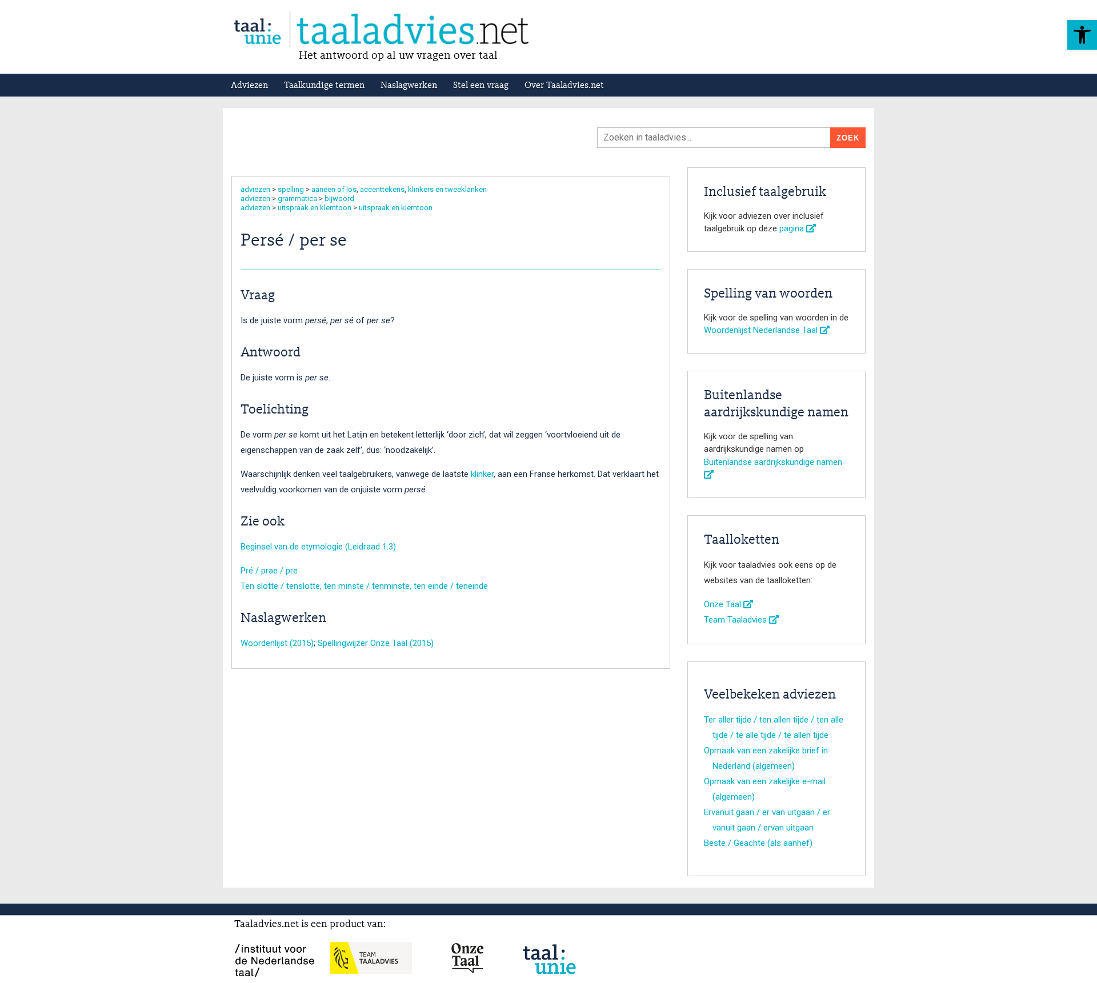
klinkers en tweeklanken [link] (447, 189)
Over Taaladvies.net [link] (564, 85)
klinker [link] (482, 474)
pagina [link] (792, 228)
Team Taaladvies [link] (736, 620)
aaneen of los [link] (334, 189)
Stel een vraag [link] (481, 85)
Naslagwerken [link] (409, 85)
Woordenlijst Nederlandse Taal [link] (762, 330)
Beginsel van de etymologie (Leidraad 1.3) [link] (318, 546)
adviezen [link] (255, 189)
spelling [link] (291, 189)
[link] (1082, 35)
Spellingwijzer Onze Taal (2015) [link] (376, 643)
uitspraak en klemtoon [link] (314, 207)
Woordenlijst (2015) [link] (277, 643)
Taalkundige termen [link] (324, 85)
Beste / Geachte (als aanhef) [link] (758, 843)
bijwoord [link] (339, 198)
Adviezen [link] (249, 85)
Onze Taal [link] (723, 604)
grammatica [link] (297, 198)
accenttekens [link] (382, 189)
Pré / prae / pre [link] (269, 570)
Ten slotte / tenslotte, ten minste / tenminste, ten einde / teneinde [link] (364, 586)
